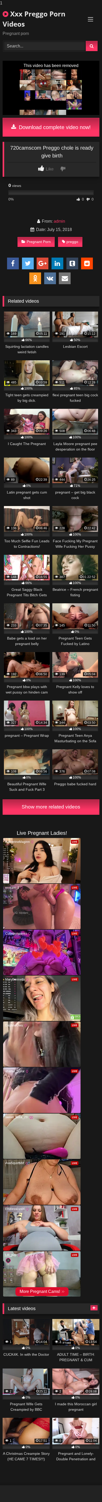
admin (59, 221)
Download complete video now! (54, 127)
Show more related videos (51, 807)
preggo (72, 242)
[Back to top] (86, 1487)
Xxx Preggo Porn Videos (34, 19)
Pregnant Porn (39, 242)
